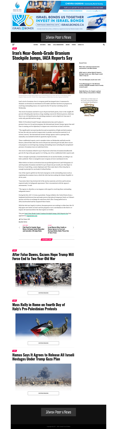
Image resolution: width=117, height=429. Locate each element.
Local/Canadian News (58, 44)
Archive (68, 44)
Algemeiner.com (32, 216)
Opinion (74, 44)
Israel (49, 44)
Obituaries (43, 44)
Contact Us (81, 44)
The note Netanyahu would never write (90, 79)
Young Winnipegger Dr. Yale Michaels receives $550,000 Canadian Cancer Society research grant (91, 85)
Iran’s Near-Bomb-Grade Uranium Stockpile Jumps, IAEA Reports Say (46, 213)
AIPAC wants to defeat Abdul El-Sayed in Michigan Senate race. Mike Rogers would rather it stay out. (91, 74)
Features (36, 44)
